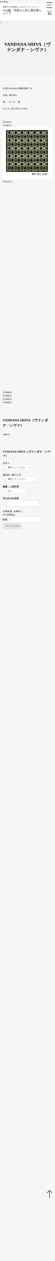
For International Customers (19, 1052)
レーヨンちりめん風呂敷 (30, 591)
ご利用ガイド (11, 1188)
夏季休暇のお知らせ (16, 1049)
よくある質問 (11, 1201)
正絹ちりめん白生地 (27, 615)
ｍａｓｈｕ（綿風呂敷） (39, 581)
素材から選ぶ (15, 675)
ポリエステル (24, 685)
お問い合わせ (11, 1214)
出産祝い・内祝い (26, 662)
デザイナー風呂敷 (36, 584)
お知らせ (8, 1181)
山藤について (11, 1168)
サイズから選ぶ (16, 618)
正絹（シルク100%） (28, 679)
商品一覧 (8, 1162)
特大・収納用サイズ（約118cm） (34, 652)
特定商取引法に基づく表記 (18, 1226)
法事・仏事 (23, 669)
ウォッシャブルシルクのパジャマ (34, 611)
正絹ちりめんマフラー (28, 601)
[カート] (49, 13)
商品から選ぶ (15, 554)
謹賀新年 (10, 1055)
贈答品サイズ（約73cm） (30, 635)
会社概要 (8, 1207)
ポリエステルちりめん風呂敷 (32, 588)
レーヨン (22, 689)
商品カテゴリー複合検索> (19, 726)
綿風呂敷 (22, 682)
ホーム (7, 1155)
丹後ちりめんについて (15, 1175)
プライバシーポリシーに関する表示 (22, 1220)
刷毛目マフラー (35, 605)
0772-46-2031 (30, 1106)
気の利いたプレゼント (28, 665)
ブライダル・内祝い (27, 659)
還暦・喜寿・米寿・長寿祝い (32, 672)
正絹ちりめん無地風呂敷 (30, 557)
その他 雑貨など (25, 608)
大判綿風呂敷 (24, 571)
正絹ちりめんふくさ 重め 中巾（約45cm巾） (30, 1008)
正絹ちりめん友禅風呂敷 (30, 561)
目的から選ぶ (15, 655)
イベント (8, 1194)
